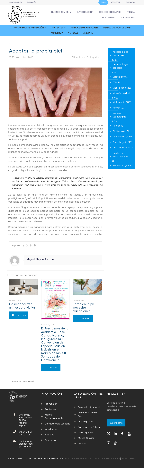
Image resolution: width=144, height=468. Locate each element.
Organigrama (85, 421)
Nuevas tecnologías (119, 115)
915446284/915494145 (25, 433)
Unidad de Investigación (120, 155)
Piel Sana (118, 131)
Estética (117, 77)
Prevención (119, 136)
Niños (116, 107)
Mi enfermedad (121, 93)
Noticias (49, 434)
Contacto (50, 440)
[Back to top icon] (130, 462)
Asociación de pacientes (120, 54)
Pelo (115, 125)
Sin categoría (120, 142)
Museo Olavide (86, 438)
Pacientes (50, 409)
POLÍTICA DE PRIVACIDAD (79, 458)
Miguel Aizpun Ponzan (40, 259)
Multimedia (119, 102)
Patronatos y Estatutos (90, 427)
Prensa (82, 443)
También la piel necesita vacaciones (84, 307)
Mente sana (119, 87)
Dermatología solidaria (120, 66)
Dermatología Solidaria (57, 423)
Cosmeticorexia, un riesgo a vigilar (22, 305)
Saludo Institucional (89, 407)
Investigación (85, 432)
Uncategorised (121, 147)
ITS (114, 82)
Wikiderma (118, 165)
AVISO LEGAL (129, 458)
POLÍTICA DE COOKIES (107, 458)
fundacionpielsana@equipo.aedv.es (26, 444)
